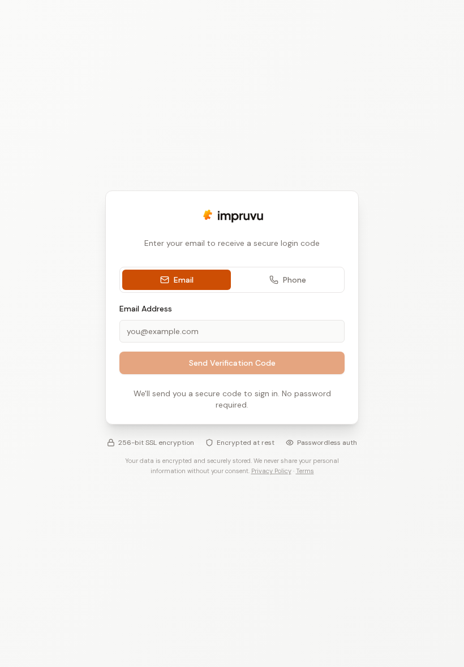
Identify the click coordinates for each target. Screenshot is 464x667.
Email (184, 280)
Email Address (145, 309)
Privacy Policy (271, 471)
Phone (294, 280)
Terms (305, 471)
